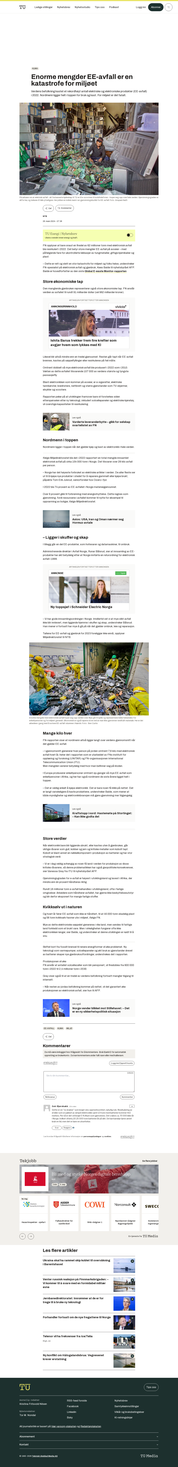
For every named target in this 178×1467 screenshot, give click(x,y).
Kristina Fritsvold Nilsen (33, 1404)
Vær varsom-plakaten (63, 1426)
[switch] (130, 235)
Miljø (69, 1028)
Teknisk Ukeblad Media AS (45, 1456)
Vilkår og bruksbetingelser (129, 1412)
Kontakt (24, 1444)
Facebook (73, 1406)
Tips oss (151, 1387)
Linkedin (71, 1412)
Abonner (156, 7)
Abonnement (27, 1436)
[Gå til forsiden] (22, 7)
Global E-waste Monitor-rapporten (106, 271)
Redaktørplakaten (90, 1426)
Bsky (70, 1417)
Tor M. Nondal (27, 1415)
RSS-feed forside (77, 1400)
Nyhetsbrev (121, 1400)
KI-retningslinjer (123, 1417)
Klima (35, 68)
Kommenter (66, 208)
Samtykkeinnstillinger (126, 1406)
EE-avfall (49, 1028)
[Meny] (168, 7)
